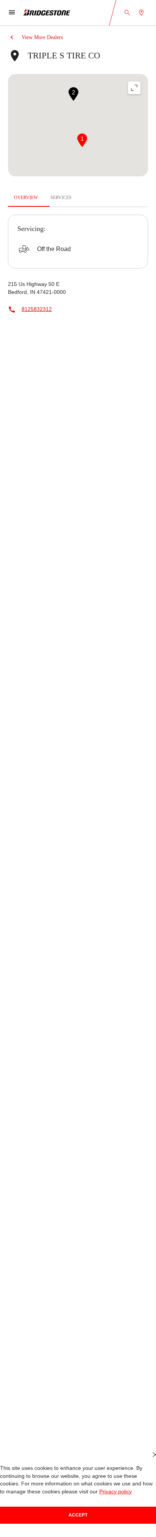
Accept (78, 1515)
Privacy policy (85, 1491)
